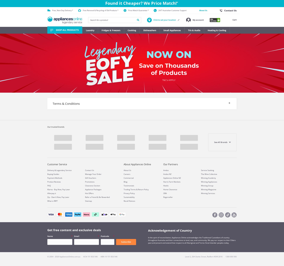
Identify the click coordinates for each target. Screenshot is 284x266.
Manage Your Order (93, 174)
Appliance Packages (93, 189)
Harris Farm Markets (171, 182)
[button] (195, 20)
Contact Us (89, 170)
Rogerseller (168, 197)
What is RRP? (52, 201)
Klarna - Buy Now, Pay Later (58, 189)
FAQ (49, 185)
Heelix (165, 185)
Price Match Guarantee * (138, 10)
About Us (203, 10)
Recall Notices (129, 201)
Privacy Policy (129, 193)
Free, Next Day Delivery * (62, 10)
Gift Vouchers (90, 178)
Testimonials (129, 185)
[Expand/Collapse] (142, 107)
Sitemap (88, 201)
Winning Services (208, 193)
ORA (165, 193)
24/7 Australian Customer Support (172, 10)
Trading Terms (130, 189)
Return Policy (143, 189)
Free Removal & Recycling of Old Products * (100, 10)
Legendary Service (64, 170)
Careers (127, 174)
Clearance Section (92, 185)
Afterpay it (51, 193)
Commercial (129, 178)
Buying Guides (53, 174)
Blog (125, 182)
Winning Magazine (208, 189)
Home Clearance (170, 189)
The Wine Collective (209, 174)
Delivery (50, 170)
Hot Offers (89, 193)
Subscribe (126, 241)
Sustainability (129, 197)
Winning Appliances (209, 182)
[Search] (138, 20)
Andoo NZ (167, 174)
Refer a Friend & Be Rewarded (97, 197)
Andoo (166, 170)
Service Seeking (207, 170)
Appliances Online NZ (172, 178)
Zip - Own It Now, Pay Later (58, 197)
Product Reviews (54, 182)
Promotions (90, 182)
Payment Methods (54, 178)
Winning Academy (208, 178)
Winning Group (207, 185)
